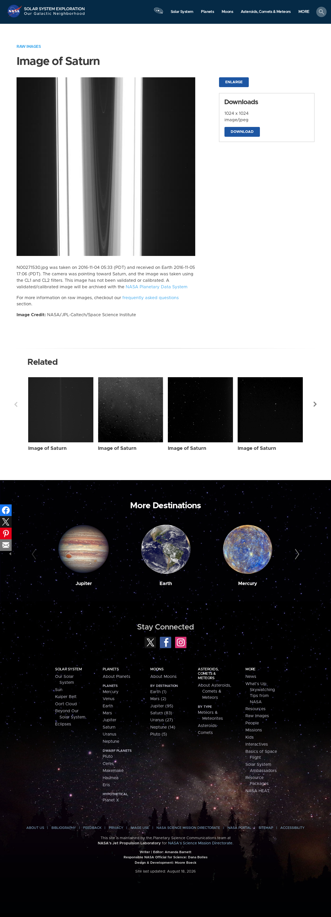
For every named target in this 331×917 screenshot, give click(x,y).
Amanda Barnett (178, 852)
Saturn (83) (161, 713)
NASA (15, 11)
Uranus (109, 734)
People (252, 723)
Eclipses (63, 724)
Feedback (92, 828)
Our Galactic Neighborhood (54, 15)
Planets (111, 669)
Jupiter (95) (161, 706)
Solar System (68, 669)
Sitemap (266, 828)
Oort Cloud (66, 704)
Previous (16, 404)
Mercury (247, 583)
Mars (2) (158, 699)
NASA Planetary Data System (156, 287)
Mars (107, 713)
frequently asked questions (150, 298)
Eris (106, 785)
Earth (166, 583)
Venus (109, 699)
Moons (156, 669)
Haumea (110, 778)
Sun (58, 690)
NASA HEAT (257, 791)
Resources (255, 709)
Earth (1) (158, 692)
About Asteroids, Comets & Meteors (214, 691)
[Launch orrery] (158, 13)
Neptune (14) (162, 727)
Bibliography (63, 828)
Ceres (108, 764)
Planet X (111, 800)
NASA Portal (239, 828)
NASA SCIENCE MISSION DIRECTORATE (188, 828)
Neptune (111, 741)
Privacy (116, 828)
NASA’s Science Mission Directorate (200, 843)
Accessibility (292, 828)
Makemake (113, 771)
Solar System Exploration (54, 7)
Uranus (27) (161, 720)
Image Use (140, 828)
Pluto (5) (158, 734)
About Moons (163, 677)
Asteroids (207, 726)
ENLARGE (234, 82)
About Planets (116, 677)
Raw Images (29, 47)
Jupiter (84, 583)
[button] (304, 12)
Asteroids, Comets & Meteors (208, 674)
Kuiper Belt (66, 697)
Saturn (109, 727)
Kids (249, 737)
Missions (253, 730)
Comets (205, 733)
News (250, 677)
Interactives (256, 744)
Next (315, 404)
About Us (35, 828)
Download (242, 132)
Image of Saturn (47, 448)
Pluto (108, 756)
